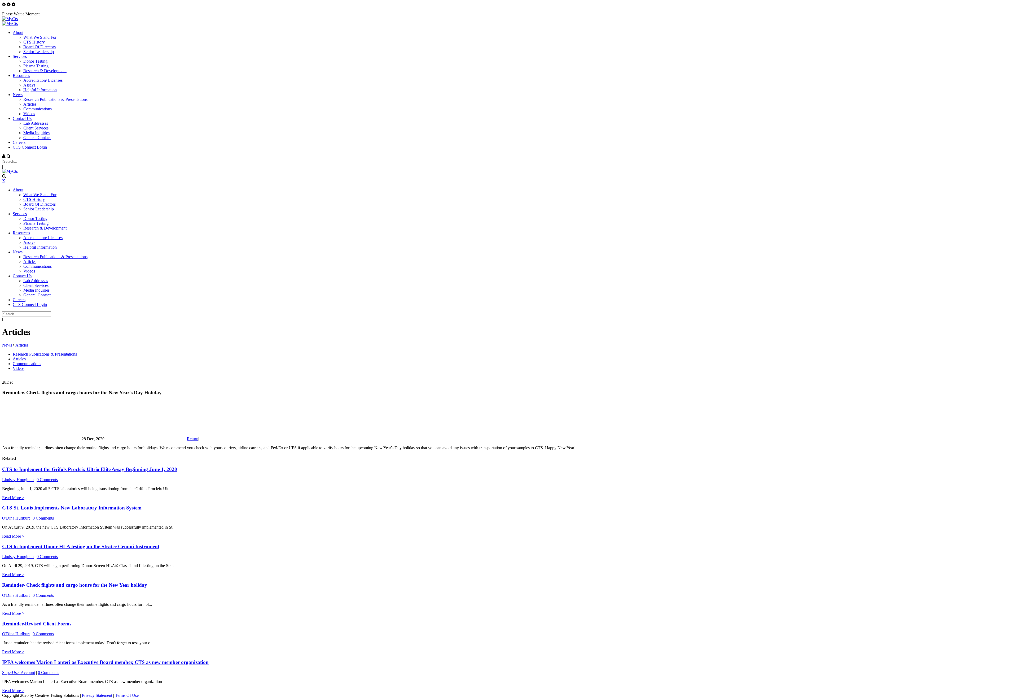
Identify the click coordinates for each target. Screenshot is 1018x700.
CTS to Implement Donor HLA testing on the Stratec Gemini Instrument (80, 546)
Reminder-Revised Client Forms (36, 623)
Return (192, 439)
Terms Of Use (127, 695)
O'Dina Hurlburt (16, 518)
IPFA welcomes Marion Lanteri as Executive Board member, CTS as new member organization (105, 662)
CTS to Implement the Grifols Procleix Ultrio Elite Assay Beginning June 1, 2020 (89, 469)
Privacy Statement (97, 695)
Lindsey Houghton (18, 479)
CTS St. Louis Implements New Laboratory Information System (72, 508)
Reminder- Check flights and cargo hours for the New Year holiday (74, 585)
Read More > (13, 497)
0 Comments (47, 479)
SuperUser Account (18, 672)
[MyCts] (10, 18)
